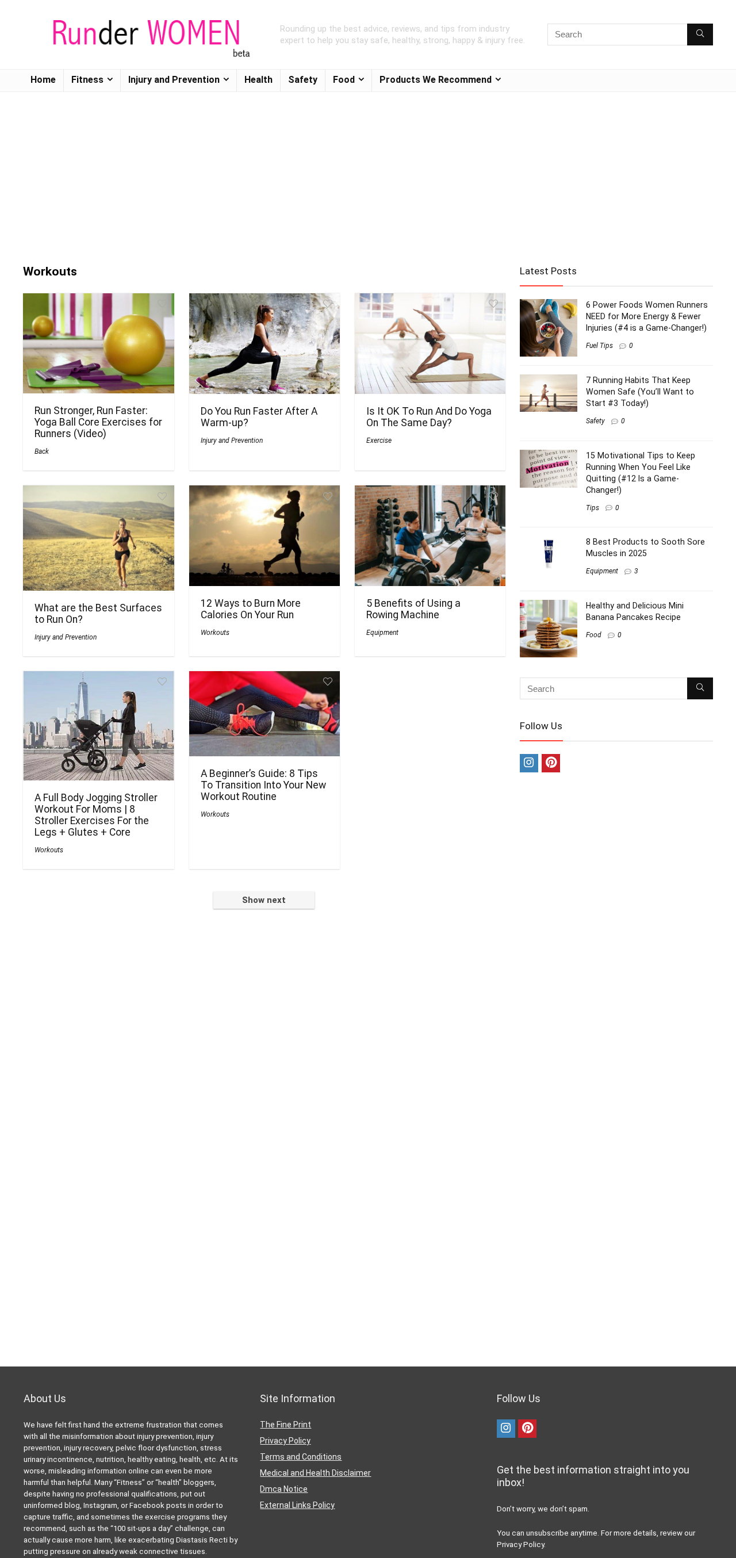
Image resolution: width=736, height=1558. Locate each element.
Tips (592, 508)
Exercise (379, 441)
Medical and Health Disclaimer (315, 1472)
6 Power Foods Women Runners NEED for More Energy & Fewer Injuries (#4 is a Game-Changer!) (647, 316)
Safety (302, 79)
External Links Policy (297, 1505)
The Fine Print (285, 1424)
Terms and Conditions (301, 1456)
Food (344, 79)
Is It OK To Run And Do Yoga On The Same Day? (429, 416)
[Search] (700, 34)
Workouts (215, 633)
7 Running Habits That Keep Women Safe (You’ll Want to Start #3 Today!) (640, 392)
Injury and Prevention (174, 79)
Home (43, 79)
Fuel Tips (599, 346)
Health (258, 79)
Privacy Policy (285, 1440)
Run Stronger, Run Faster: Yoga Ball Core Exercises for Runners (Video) (98, 422)
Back (41, 451)
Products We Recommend (435, 79)
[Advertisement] (368, 172)
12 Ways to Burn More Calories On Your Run (251, 609)
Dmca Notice (284, 1489)
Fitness (87, 79)
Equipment (382, 633)
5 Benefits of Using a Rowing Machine (413, 609)
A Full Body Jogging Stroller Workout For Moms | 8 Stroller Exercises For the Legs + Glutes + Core (96, 815)
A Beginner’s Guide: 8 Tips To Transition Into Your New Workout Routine (263, 785)
